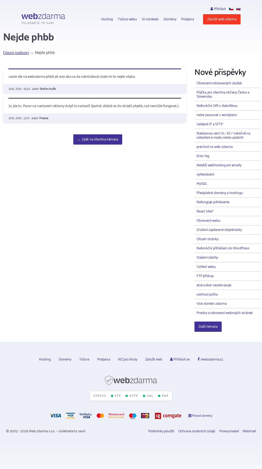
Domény (170, 19)
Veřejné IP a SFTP (209, 124)
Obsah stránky (207, 239)
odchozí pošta (207, 294)
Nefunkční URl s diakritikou (217, 106)
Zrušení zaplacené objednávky (219, 230)
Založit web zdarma (221, 19)
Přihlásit (219, 9)
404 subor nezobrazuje (213, 285)
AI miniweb (150, 19)
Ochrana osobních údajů (197, 431)
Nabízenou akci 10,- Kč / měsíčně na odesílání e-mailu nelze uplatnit (223, 135)
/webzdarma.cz (211, 359)
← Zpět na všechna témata (97, 139)
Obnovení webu (208, 221)
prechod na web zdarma (214, 147)
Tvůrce (84, 359)
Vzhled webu (206, 267)
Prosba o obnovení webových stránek (224, 313)
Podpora (187, 19)
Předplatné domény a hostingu (219, 193)
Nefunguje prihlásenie (212, 202)
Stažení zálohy (207, 257)
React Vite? (204, 211)
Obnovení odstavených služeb (219, 83)
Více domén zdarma (211, 304)
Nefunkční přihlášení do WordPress (222, 248)
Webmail (249, 431)
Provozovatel (229, 431)
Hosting (107, 19)
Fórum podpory (16, 52)
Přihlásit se (181, 359)
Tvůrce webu (127, 19)
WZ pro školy (127, 359)
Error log (202, 156)
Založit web (153, 359)
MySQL (201, 184)
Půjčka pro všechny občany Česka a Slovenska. (222, 94)
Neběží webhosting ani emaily (218, 165)
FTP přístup (204, 276)
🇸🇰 (238, 9)
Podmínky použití (161, 431)
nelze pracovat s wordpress (216, 115)
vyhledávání (205, 174)
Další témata (208, 327)
